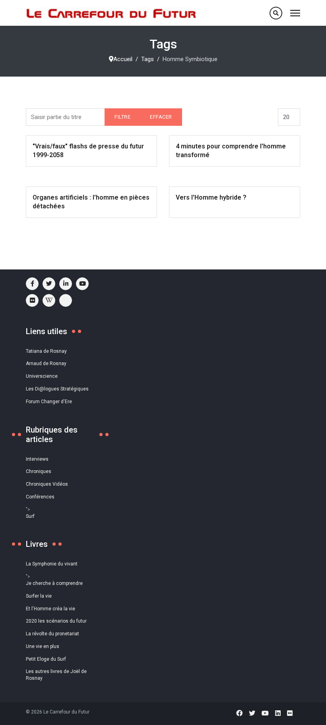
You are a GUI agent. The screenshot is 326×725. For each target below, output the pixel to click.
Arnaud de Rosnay (46, 363)
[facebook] (32, 283)
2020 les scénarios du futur (56, 621)
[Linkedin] (278, 713)
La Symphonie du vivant (52, 564)
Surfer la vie (39, 596)
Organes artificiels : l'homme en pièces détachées (91, 202)
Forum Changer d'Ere (49, 401)
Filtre (122, 117)
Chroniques (38, 471)
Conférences (40, 497)
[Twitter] (252, 713)
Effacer (161, 117)
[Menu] (295, 13)
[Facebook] (239, 713)
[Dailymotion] (65, 300)
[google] (65, 283)
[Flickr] (32, 300)
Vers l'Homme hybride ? (211, 197)
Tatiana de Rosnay (46, 351)
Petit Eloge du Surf (46, 659)
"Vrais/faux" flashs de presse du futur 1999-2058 (88, 150)
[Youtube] (82, 283)
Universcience (42, 376)
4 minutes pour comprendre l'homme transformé (231, 150)
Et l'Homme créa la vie (50, 609)
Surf (30, 516)
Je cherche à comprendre (54, 583)
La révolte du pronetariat (52, 634)
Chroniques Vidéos (47, 484)
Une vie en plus (42, 646)
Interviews (37, 459)
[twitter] (49, 283)
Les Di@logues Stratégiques (57, 389)
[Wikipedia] (49, 300)
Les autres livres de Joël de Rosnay (56, 675)
